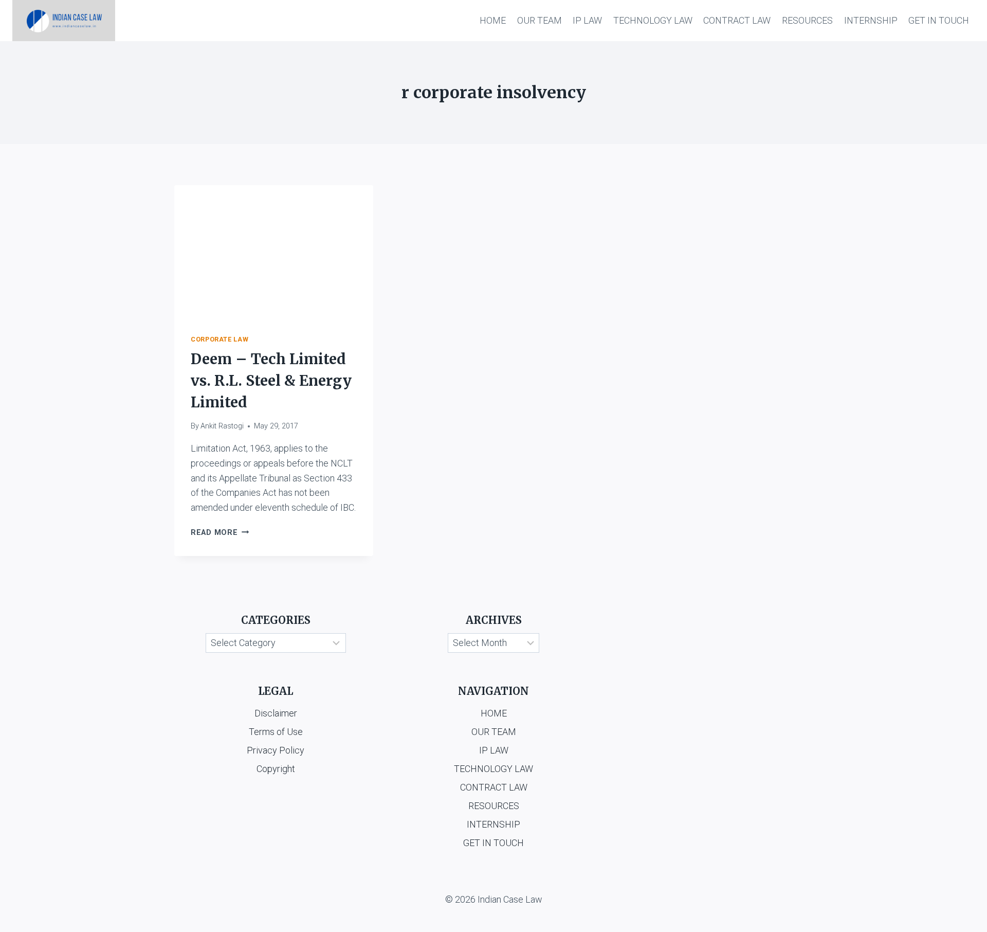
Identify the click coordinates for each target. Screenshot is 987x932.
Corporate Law (219, 339)
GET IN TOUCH (938, 20)
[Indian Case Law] (63, 20)
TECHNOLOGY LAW (652, 20)
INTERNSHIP (871, 20)
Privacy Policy (275, 750)
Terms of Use (276, 731)
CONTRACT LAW (737, 20)
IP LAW (587, 20)
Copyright (276, 768)
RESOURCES (807, 20)
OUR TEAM (539, 20)
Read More (220, 532)
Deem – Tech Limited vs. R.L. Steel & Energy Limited (271, 380)
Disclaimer (275, 713)
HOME (493, 20)
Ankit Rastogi (222, 426)
